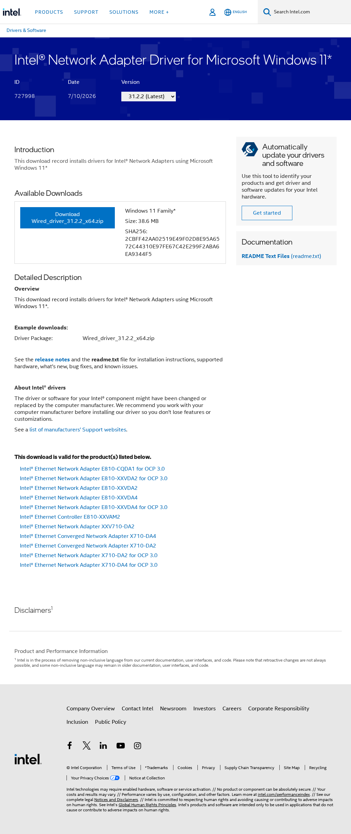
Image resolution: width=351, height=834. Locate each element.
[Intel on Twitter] (87, 747)
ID (17, 82)
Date (74, 82)
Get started (267, 213)
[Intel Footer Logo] (28, 758)
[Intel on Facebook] (69, 747)
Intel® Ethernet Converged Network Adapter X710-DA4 (88, 536)
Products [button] (49, 12)
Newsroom (173, 708)
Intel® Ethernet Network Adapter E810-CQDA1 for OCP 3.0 (92, 468)
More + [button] (159, 12)
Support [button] (86, 12)
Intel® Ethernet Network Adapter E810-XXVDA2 (79, 488)
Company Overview (90, 708)
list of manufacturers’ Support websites (77, 429)
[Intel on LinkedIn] (103, 747)
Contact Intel (137, 708)
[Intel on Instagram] (137, 747)
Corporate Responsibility (278, 708)
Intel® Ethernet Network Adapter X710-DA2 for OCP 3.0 (89, 555)
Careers (231, 708)
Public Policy (110, 722)
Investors (204, 708)
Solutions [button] (123, 12)
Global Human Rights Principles (147, 804)
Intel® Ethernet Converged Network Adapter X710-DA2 (88, 545)
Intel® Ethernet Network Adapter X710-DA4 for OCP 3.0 (89, 565)
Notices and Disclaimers (116, 799)
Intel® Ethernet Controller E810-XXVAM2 (70, 517)
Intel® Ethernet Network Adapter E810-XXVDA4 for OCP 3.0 (94, 507)
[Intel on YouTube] (120, 747)
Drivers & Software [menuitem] (26, 30)
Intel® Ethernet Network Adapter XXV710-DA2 (77, 526)
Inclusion (77, 722)
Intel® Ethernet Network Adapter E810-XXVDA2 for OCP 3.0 (94, 478)
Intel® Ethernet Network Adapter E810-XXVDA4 (79, 497)
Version (130, 82)
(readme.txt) (281, 256)
